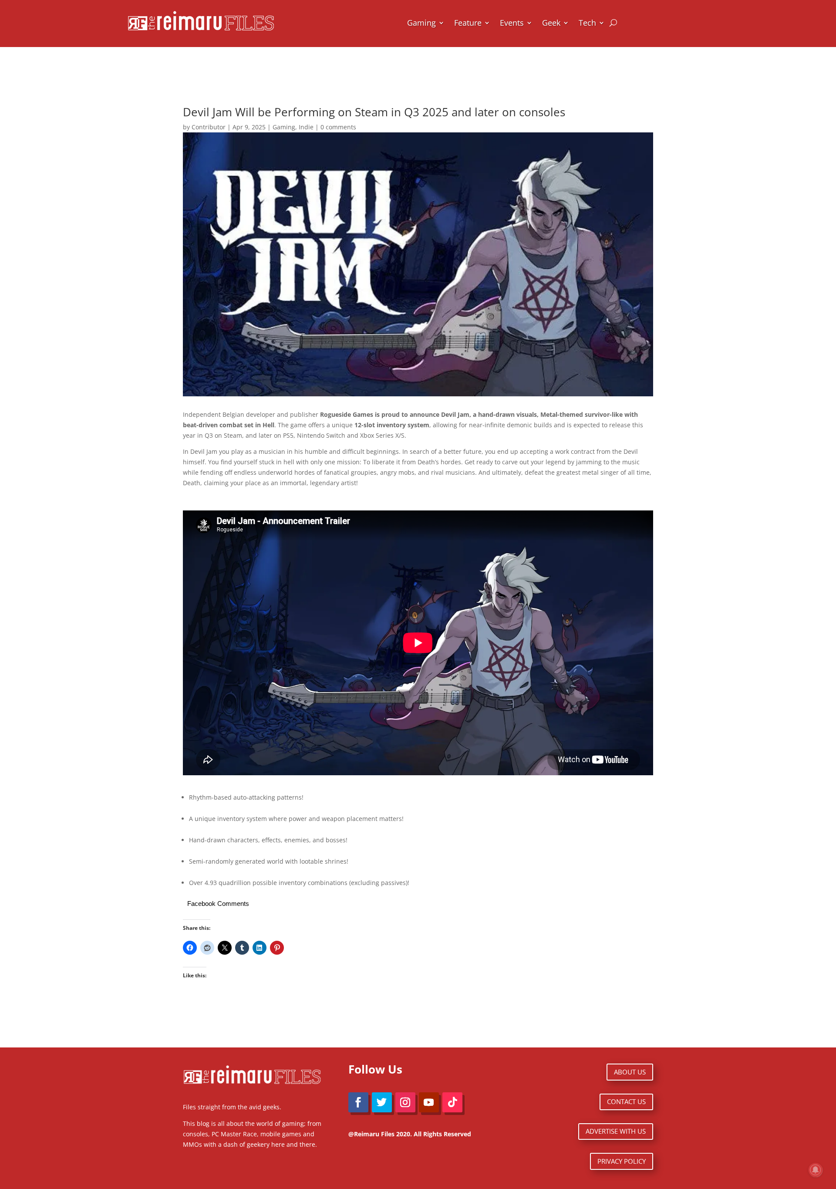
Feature (468, 22)
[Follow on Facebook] (358, 1102)
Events (512, 22)
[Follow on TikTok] (452, 1102)
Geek (551, 22)
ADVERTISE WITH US (616, 1131)
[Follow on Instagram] (405, 1102)
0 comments (338, 127)
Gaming (421, 22)
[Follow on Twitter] (382, 1102)
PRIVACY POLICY (621, 1161)
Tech (587, 22)
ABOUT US (630, 1071)
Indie (306, 127)
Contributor (209, 127)
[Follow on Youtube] (429, 1102)
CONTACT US (626, 1101)
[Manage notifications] (816, 1170)
